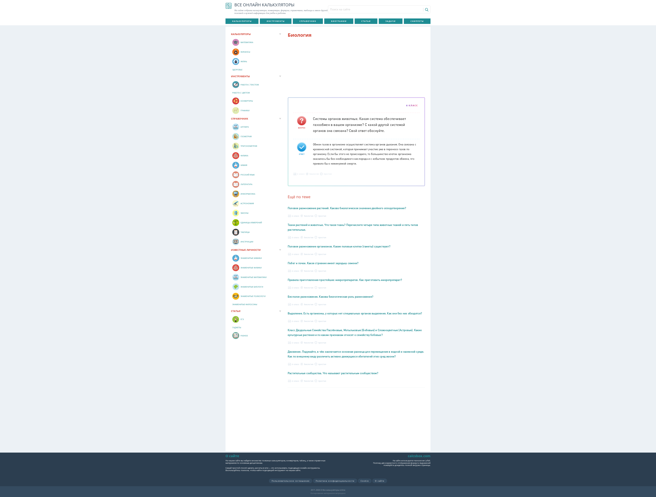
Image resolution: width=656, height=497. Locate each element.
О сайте (379, 481)
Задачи (390, 21)
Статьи (366, 21)
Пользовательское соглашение (291, 481)
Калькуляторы (242, 21)
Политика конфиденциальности (335, 481)
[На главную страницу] (229, 8)
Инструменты (276, 21)
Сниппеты (417, 21)
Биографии (339, 21)
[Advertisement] (356, 68)
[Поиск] (426, 9)
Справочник (307, 21)
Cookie (365, 481)
